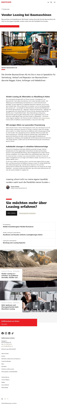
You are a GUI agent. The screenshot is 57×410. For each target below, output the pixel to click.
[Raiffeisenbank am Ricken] (6, 2)
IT (7, 399)
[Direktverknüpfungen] (48, 2)
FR (5, 399)
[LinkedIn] (9, 333)
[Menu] (55, 2)
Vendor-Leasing (45, 118)
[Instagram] (6, 333)
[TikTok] (13, 333)
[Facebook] (2, 333)
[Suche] (51, 2)
